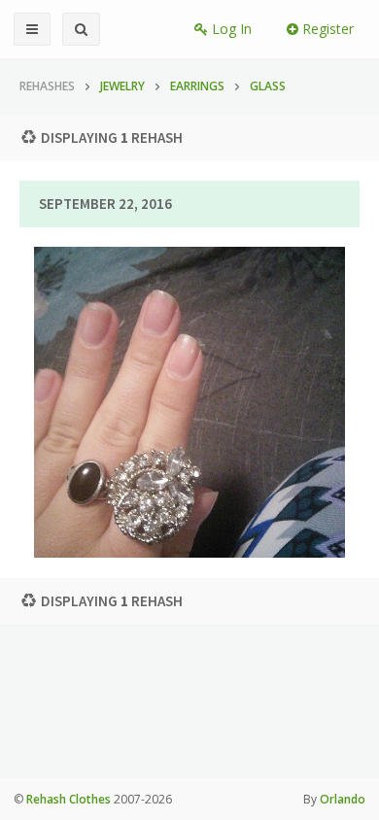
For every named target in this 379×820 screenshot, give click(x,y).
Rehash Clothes (68, 799)
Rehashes (47, 86)
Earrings (197, 86)
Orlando (342, 799)
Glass (268, 86)
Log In (230, 28)
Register (326, 28)
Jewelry (122, 86)
